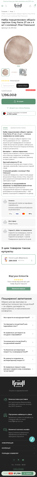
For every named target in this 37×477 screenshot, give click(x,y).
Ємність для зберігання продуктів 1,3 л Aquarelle (18, 258)
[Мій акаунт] (30, 6)
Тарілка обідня (22, 86)
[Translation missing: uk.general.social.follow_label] (14, 460)
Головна (4, 11)
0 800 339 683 (18, 469)
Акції (11, 11)
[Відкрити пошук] (6, 6)
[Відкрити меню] (2, 6)
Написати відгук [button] (18, 288)
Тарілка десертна (8, 86)
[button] (5, 81)
